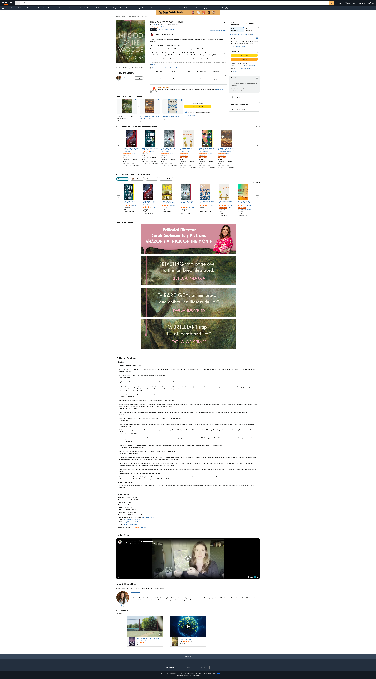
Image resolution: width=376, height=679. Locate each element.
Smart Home (196, 8)
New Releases (52, 8)
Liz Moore (155, 24)
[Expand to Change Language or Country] (193, 667)
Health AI (11, 8)
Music (122, 8)
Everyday (225, 8)
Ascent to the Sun (185, 639)
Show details (191, 115)
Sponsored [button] (119, 613)
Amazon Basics (31, 8)
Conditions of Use (163, 673)
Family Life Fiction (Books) (131, 522)
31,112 (134, 205)
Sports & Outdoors (184, 8)
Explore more (220, 89)
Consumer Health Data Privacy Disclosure (190, 673)
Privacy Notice (173, 673)
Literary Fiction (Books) (130, 524)
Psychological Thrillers (244, 208)
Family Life (144, 16)
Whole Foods (71, 8)
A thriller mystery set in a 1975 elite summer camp (139, 543)
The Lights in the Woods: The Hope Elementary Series (148, 639)
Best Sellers (42, 8)
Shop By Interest (207, 8)
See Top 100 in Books (148, 517)
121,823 (191, 207)
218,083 (210, 205)
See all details (154, 83)
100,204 (248, 205)
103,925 (172, 205)
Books (89, 8)
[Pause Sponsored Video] (160, 631)
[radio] (237, 23)
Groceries (62, 8)
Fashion (108, 8)
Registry (115, 8)
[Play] (118, 577)
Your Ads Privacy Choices (209, 673)
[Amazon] (7, 2)
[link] (150, 106)
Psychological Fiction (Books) (132, 519)
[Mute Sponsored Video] (160, 634)
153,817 (229, 205)
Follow (139, 78)
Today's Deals (81, 8)
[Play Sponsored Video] (188, 626)
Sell (103, 8)
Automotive (153, 8)
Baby (160, 8)
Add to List (237, 97)
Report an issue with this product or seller (165, 68)
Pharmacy (217, 8)
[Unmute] (258, 577)
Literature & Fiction (126, 16)
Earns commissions (148, 541)
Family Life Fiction (225, 208)
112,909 (153, 207)
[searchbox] (174, 3)
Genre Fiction (136, 16)
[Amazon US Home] (170, 668)
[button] (4, 8)
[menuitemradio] (255, 577)
